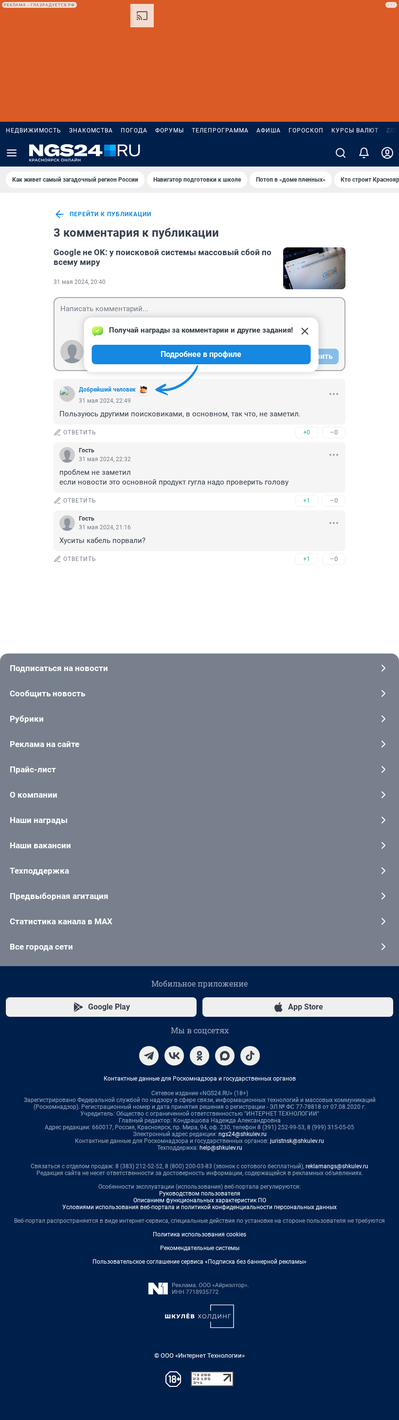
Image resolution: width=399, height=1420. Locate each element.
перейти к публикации (110, 214)
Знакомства (91, 130)
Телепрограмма (220, 130)
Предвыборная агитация (59, 896)
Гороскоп (306, 130)
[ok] (199, 1055)
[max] (225, 1055)
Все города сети (41, 947)
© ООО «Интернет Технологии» (199, 1355)
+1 (306, 500)
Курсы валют (355, 130)
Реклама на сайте (44, 744)
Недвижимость (33, 130)
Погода (134, 130)
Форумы (169, 130)
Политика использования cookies (199, 1234)
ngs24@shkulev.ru (242, 1134)
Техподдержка (39, 871)
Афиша (268, 130)
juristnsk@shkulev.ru (297, 1141)
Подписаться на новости (59, 668)
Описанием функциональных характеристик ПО (199, 1200)
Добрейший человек (107, 389)
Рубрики (27, 719)
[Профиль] (387, 153)
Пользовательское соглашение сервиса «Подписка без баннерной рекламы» (199, 1261)
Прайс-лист (33, 769)
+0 (306, 432)
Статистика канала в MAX (61, 921)
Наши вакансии (40, 845)
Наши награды (39, 820)
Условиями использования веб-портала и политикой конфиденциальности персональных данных (199, 1207)
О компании (33, 795)
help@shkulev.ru (221, 1147)
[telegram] (149, 1055)
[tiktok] (250, 1055)
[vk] (174, 1055)
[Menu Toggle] (11, 153)
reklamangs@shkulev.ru (337, 1166)
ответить (79, 432)
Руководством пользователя (199, 1193)
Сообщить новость (47, 693)
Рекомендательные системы (199, 1248)
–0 (334, 432)
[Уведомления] (364, 153)
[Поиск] (340, 153)
